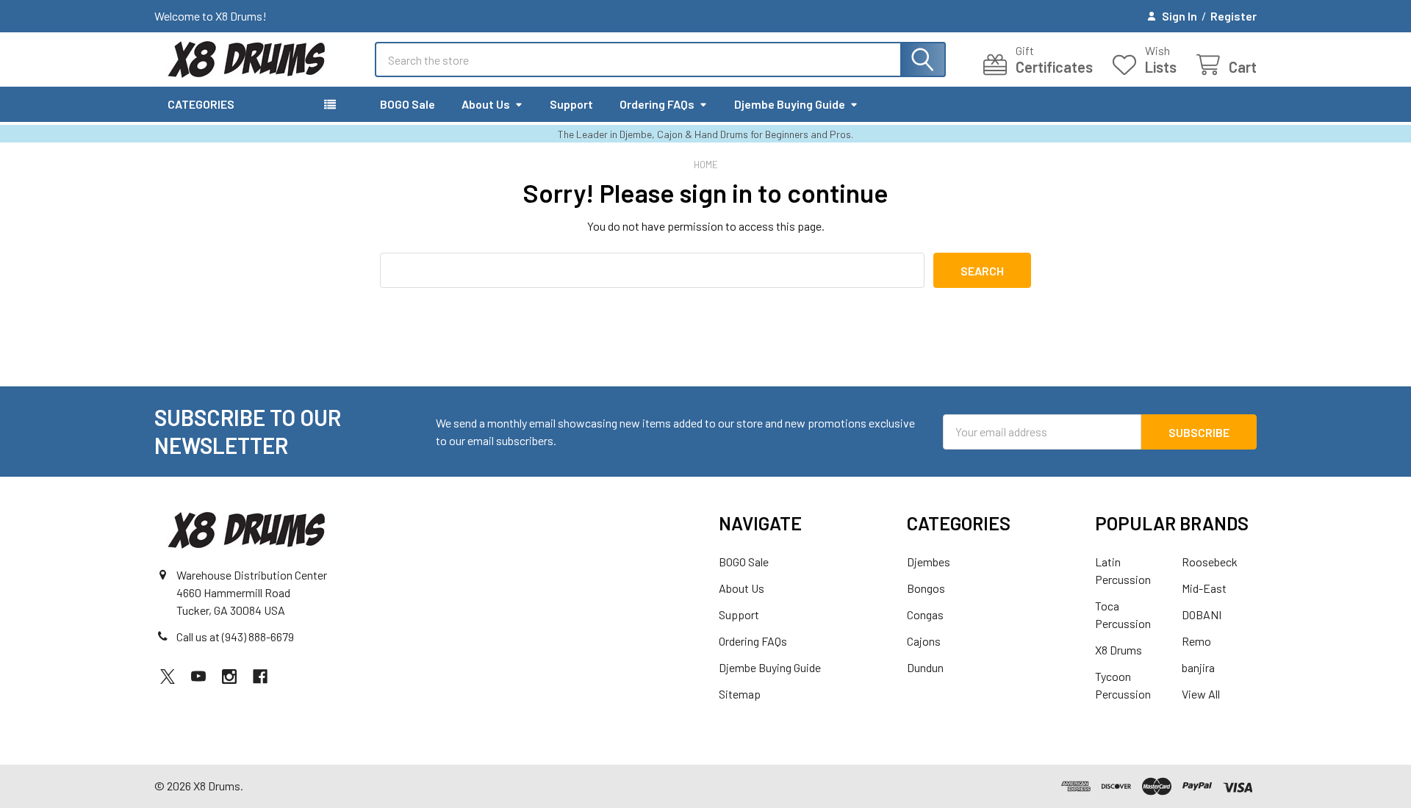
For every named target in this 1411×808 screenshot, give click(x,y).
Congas (925, 614)
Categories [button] (201, 104)
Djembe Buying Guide (789, 104)
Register (1233, 16)
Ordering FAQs (657, 104)
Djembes (928, 562)
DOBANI (1201, 614)
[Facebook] (260, 676)
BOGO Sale (407, 104)
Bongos (926, 588)
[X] (167, 676)
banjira (1198, 667)
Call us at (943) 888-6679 (235, 636)
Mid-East (1204, 588)
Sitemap (740, 694)
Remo (1196, 641)
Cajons (924, 641)
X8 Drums (1118, 650)
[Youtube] (198, 676)
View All (1201, 694)
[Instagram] (229, 676)
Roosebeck (1210, 562)
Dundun (925, 667)
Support (571, 104)
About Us (486, 104)
